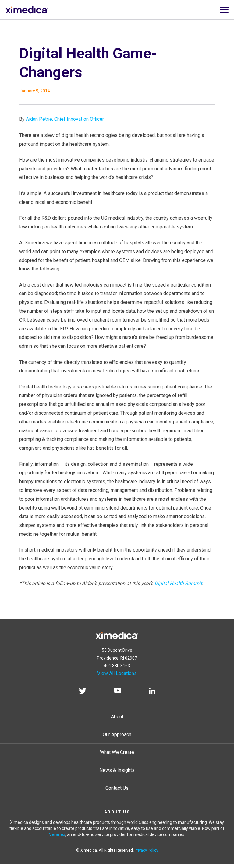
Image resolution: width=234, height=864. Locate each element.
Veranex (57, 834)
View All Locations (117, 673)
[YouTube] (117, 692)
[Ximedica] (117, 634)
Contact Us (117, 788)
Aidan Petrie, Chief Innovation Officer (65, 119)
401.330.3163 (117, 665)
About (117, 716)
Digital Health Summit (178, 583)
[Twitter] (82, 692)
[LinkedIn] (152, 692)
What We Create (117, 752)
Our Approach (117, 734)
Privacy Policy (146, 850)
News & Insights (117, 770)
